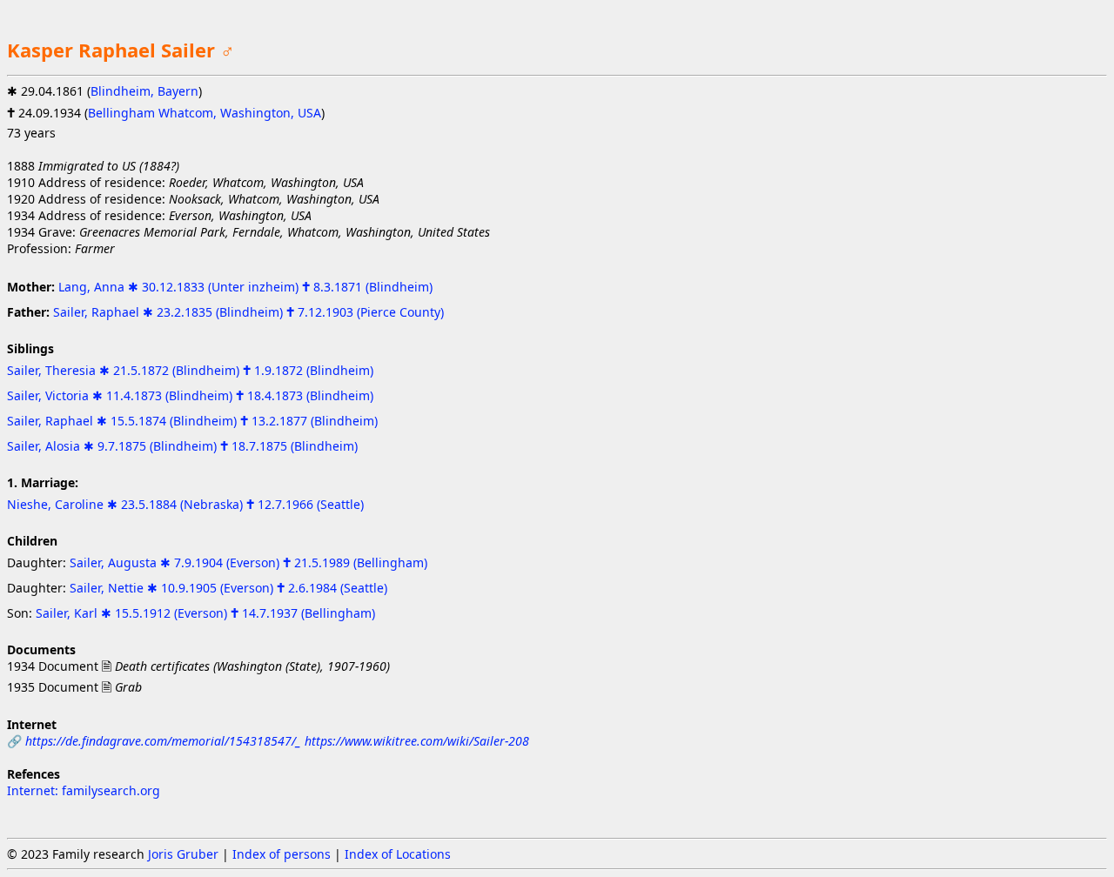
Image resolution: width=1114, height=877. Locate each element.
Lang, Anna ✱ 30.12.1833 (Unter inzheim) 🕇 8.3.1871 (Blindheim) (245, 286)
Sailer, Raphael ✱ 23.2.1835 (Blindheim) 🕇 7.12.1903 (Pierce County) (248, 312)
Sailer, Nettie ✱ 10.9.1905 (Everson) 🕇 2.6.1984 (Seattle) (228, 587)
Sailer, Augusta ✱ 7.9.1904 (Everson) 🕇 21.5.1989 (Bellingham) (248, 562)
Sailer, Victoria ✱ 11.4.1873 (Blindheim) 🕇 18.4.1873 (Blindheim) (190, 395)
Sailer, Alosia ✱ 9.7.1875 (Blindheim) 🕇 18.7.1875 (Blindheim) (182, 446)
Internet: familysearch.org (83, 790)
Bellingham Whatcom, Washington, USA (204, 112)
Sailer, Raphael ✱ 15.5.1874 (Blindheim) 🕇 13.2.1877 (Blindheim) (192, 420)
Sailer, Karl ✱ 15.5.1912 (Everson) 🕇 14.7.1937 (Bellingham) (205, 613)
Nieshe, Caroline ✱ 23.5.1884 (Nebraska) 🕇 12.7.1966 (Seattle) (185, 504)
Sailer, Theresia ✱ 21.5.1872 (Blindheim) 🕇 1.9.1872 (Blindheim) (190, 370)
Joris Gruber (183, 854)
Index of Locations (398, 854)
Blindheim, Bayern (144, 91)
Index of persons (281, 854)
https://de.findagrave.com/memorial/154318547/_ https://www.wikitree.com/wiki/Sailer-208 (277, 741)
